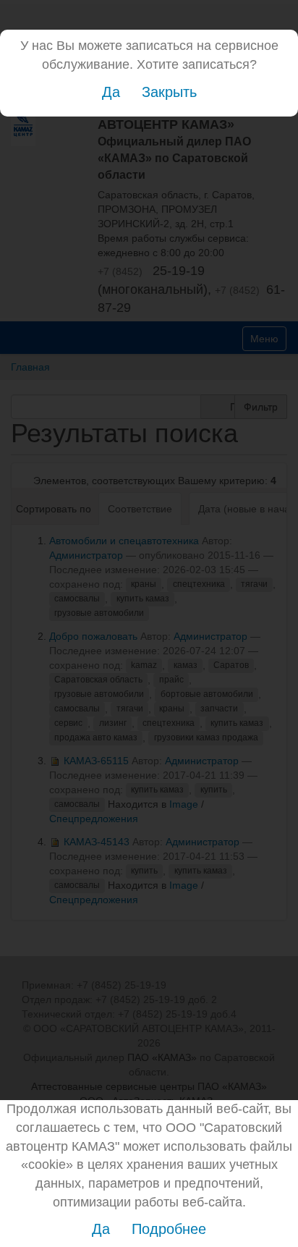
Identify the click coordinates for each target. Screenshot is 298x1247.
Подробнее (169, 1229)
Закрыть (169, 92)
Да (111, 92)
